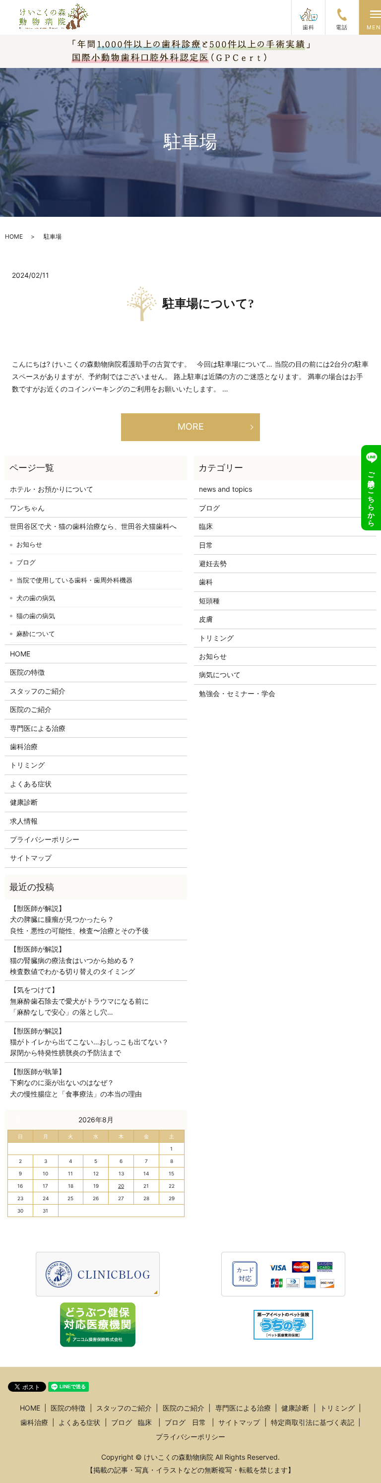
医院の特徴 (27, 672)
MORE (191, 426)
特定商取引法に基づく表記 (312, 1422)
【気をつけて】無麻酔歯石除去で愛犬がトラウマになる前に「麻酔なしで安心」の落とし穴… (79, 1000)
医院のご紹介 (31, 709)
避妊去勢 (213, 563)
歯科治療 (24, 746)
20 (121, 1186)
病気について (220, 674)
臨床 (206, 526)
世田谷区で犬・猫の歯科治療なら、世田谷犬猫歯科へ (93, 526)
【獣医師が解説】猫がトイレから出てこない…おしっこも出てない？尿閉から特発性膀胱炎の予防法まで (89, 1042)
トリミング (27, 765)
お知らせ (29, 544)
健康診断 (24, 802)
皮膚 (206, 619)
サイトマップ (31, 857)
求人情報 (24, 821)
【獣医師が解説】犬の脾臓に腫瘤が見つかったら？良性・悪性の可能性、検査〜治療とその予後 (79, 919)
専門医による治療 (37, 728)
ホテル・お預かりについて (51, 489)
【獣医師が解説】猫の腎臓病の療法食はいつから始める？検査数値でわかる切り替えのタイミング (72, 960)
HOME (14, 236)
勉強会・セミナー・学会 (237, 693)
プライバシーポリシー (44, 839)
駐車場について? (208, 303)
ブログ (26, 562)
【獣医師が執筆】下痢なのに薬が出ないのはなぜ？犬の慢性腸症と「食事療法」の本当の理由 (76, 1082)
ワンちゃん (27, 508)
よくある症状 (31, 783)
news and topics (225, 489)
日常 (206, 545)
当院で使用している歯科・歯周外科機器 (74, 580)
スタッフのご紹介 (37, 691)
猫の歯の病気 (35, 616)
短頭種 (209, 600)
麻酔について (35, 634)
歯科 (206, 582)
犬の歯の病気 (35, 598)
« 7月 (19, 1119)
